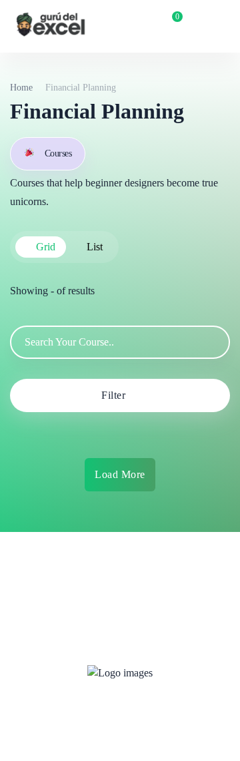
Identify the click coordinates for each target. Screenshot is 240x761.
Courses (58, 153)
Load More (120, 474)
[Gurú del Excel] (50, 26)
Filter (113, 395)
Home (21, 88)
